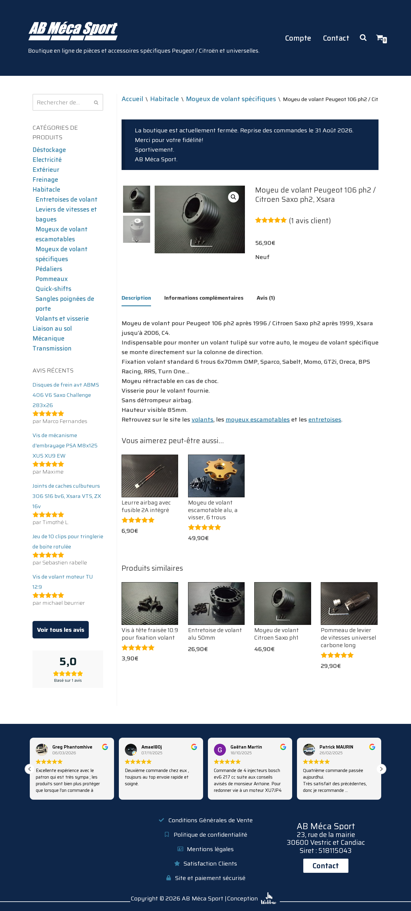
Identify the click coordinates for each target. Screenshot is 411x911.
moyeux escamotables (258, 419)
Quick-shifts (53, 289)
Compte (298, 38)
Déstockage (49, 150)
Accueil (132, 99)
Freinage (45, 179)
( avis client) (310, 221)
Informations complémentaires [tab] (203, 298)
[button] (233, 197)
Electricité (47, 160)
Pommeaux (52, 279)
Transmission (52, 348)
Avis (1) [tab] (266, 298)
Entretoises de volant (66, 199)
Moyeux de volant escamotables (62, 234)
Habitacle (46, 189)
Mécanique (48, 338)
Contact (336, 38)
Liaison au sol (52, 328)
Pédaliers (49, 269)
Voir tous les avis (60, 630)
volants (202, 419)
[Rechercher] (96, 102)
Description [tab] (136, 298)
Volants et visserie (62, 318)
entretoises (324, 419)
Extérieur (45, 169)
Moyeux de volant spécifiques (62, 254)
